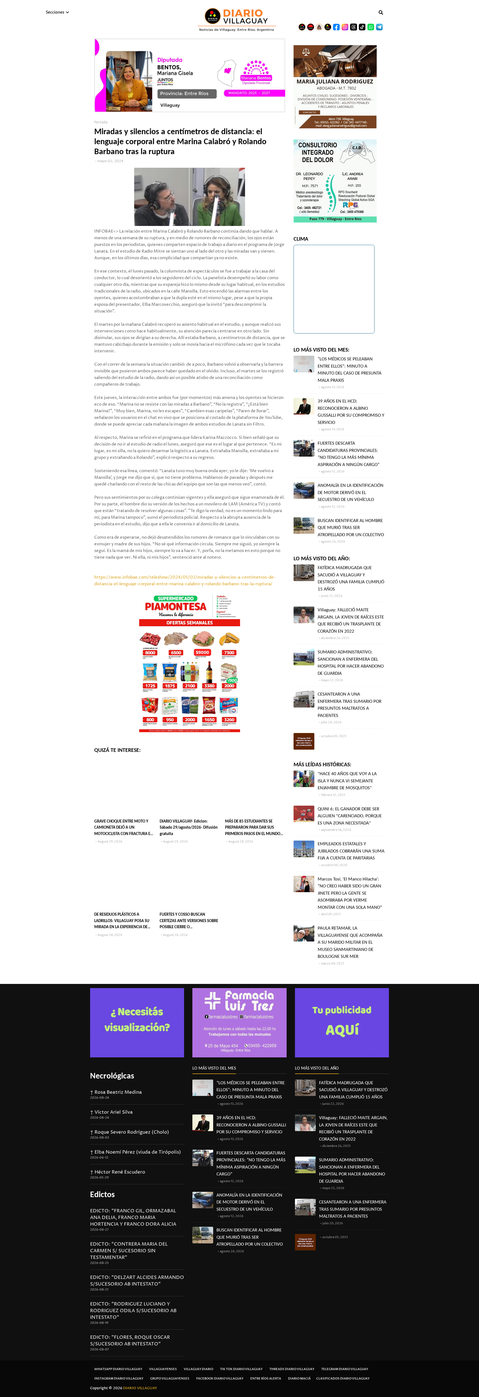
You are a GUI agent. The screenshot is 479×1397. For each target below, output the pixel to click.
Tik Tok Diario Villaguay (241, 1369)
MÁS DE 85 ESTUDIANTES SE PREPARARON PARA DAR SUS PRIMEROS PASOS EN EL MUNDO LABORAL (252, 829)
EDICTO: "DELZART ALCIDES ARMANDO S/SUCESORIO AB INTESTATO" (137, 1280)
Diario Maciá (299, 1378)
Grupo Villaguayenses (169, 1378)
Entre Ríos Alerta (265, 1378)
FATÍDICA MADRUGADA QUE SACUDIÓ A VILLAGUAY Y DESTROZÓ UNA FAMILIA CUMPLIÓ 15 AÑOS (351, 579)
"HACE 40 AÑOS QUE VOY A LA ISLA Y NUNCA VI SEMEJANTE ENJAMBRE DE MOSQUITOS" (347, 781)
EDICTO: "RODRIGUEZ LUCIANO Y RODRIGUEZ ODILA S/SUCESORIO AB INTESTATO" (133, 1311)
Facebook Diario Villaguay (219, 1378)
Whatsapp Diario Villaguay (118, 1369)
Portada (101, 122)
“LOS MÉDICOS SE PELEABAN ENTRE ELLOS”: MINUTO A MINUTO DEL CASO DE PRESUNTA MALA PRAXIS (349, 370)
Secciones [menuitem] (55, 12)
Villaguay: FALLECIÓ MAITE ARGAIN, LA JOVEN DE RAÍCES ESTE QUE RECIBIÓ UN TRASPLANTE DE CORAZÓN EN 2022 (351, 621)
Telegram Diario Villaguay (344, 1369)
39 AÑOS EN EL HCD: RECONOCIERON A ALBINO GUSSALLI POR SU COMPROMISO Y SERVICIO (351, 412)
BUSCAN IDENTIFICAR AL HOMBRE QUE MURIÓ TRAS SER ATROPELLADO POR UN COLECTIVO (351, 527)
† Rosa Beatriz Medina (116, 1092)
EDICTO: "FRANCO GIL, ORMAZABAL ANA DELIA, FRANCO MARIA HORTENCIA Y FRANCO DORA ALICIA (133, 1218)
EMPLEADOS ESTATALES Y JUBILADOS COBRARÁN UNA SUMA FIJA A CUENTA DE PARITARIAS (351, 851)
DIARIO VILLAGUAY (140, 1388)
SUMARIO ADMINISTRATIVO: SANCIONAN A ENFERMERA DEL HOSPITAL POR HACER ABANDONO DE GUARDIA (351, 663)
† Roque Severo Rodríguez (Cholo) (129, 1132)
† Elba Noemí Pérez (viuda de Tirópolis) (135, 1152)
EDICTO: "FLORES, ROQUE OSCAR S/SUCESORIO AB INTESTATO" (130, 1340)
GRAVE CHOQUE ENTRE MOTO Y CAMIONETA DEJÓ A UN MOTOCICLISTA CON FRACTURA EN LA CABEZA (123, 829)
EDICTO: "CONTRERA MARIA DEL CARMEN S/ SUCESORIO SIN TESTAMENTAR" (129, 1251)
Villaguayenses (163, 1369)
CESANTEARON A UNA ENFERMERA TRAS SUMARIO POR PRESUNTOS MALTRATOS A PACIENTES (349, 705)
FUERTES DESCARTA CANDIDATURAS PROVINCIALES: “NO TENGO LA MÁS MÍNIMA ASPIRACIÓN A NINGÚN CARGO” (348, 454)
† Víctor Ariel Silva (111, 1112)
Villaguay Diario (198, 1369)
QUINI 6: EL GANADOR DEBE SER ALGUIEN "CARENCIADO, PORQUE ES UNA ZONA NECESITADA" (350, 816)
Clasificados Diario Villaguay (343, 1378)
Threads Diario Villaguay (291, 1369)
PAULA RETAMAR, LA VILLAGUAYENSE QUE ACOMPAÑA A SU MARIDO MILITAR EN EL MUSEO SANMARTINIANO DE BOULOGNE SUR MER (350, 942)
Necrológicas (112, 1076)
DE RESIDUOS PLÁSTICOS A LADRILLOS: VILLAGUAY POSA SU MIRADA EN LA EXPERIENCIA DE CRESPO (121, 922)
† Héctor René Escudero (117, 1172)
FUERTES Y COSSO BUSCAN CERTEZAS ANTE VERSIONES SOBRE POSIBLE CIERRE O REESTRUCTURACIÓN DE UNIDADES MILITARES (189, 922)
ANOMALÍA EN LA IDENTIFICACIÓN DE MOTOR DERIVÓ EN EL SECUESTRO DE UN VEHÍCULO (350, 492)
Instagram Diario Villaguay (118, 1378)
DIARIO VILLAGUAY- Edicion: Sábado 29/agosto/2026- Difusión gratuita (189, 828)
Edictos (102, 1195)
